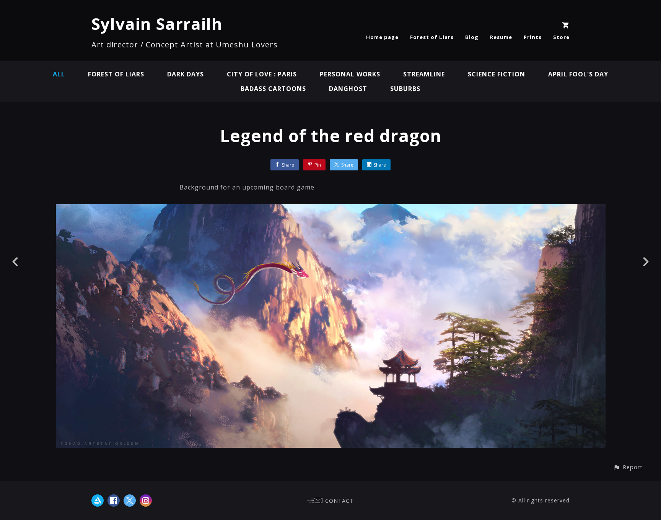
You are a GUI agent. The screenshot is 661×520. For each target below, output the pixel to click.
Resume (501, 37)
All (59, 74)
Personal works (350, 74)
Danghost (348, 88)
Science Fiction (496, 74)
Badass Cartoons (273, 88)
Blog (472, 37)
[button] (628, 467)
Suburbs (405, 88)
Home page (382, 37)
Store (561, 37)
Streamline (424, 74)
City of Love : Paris (262, 74)
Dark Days (185, 74)
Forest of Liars (432, 37)
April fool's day (578, 74)
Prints (533, 37)
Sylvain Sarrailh (157, 23)
